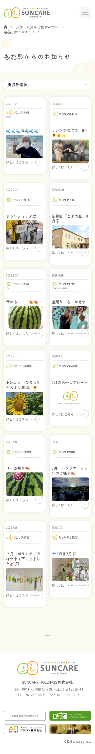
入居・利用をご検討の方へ (37, 27)
